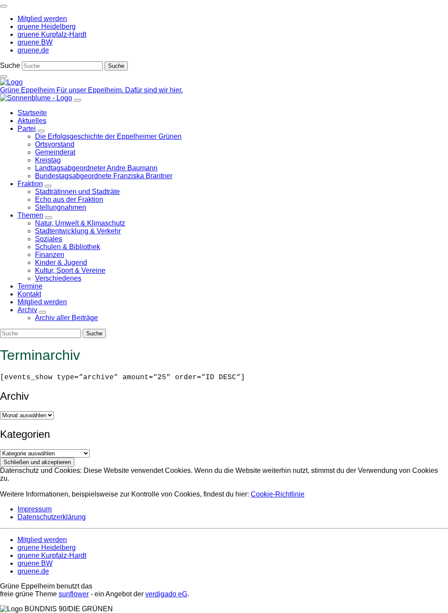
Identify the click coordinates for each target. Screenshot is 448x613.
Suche (10, 65)
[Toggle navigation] (3, 6)
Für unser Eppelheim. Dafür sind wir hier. (119, 90)
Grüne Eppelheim (28, 90)
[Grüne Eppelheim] (11, 82)
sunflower (74, 594)
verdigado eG (166, 594)
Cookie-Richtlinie (277, 494)
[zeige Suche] (3, 76)
